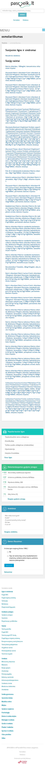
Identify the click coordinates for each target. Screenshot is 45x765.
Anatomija (5, 671)
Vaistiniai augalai (7, 654)
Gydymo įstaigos (7, 615)
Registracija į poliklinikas (9, 621)
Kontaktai (16, 20)
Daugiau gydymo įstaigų (16, 499)
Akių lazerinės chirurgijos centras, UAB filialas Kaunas (23, 488)
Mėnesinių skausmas (8, 662)
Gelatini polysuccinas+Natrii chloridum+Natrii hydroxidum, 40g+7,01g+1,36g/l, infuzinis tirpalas (23, 179)
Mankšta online (7, 702)
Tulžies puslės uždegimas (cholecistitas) (19, 445)
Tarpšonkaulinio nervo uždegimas (17, 437)
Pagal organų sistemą (9, 598)
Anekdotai (5, 690)
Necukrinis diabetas (12, 56)
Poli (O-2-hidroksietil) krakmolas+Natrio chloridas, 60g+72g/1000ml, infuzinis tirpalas (22, 172)
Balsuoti (9, 565)
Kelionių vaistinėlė (8, 677)
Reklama (25, 20)
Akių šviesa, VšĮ (13, 494)
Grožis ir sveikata (7, 723)
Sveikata (4, 659)
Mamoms (5, 665)
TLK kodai (5, 601)
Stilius (3, 738)
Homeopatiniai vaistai (9, 651)
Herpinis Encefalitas (12, 453)
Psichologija (6, 713)
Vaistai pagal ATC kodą (9, 635)
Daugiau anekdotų (10, 532)
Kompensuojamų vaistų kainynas (12, 641)
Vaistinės (5, 618)
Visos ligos (8, 457)
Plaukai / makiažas (7, 727)
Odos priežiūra (6, 734)
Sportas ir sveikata (7, 731)
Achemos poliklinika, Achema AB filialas (21, 477)
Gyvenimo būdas (7, 698)
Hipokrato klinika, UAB (15, 482)
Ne (10, 552)
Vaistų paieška (6, 629)
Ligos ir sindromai (7, 592)
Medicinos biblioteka (8, 686)
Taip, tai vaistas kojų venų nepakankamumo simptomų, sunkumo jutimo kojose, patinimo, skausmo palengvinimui (23, 558)
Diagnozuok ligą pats (8, 607)
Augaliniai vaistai (7, 648)
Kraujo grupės (6, 668)
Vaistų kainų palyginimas (10, 644)
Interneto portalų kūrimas (22, 758)
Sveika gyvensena (7, 694)
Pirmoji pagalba (7, 674)
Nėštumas (5, 604)
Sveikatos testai (7, 683)
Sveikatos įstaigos (7, 612)
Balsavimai (8, 572)
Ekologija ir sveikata (8, 720)
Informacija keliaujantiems (10, 680)
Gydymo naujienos (8, 709)
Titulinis (4, 43)
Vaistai (4, 626)
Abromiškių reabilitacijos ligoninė (19, 473)
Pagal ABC (5, 595)
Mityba (4, 705)
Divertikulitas (9, 441)
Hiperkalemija (10, 449)
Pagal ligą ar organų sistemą (11, 638)
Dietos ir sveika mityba (9, 716)
